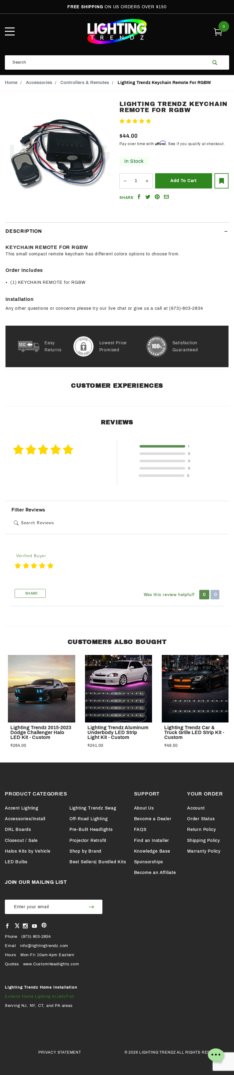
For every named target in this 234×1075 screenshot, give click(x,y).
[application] (216, 1056)
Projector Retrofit (87, 840)
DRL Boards (18, 829)
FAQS (140, 829)
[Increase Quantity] (146, 180)
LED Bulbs (16, 862)
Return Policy (201, 829)
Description (23, 231)
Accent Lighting (21, 808)
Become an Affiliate (155, 872)
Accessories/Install (25, 819)
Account (196, 808)
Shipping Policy (203, 840)
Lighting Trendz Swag (92, 808)
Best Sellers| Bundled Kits (97, 862)
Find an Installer (151, 840)
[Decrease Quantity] (124, 180)
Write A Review (168, 121)
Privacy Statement (59, 1052)
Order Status (201, 819)
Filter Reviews (28, 510)
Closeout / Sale (21, 840)
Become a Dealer (153, 819)
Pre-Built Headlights (91, 829)
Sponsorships (148, 862)
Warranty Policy (204, 851)
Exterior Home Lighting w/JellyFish (39, 996)
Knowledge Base (152, 851)
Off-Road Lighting (88, 819)
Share (31, 593)
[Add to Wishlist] (221, 180)
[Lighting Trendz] (117, 31)
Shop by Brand (85, 851)
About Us (144, 808)
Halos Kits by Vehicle (28, 851)
